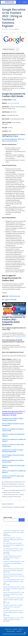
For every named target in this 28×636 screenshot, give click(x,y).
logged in (11, 507)
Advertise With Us (11, 631)
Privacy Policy (8, 629)
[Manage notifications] (25, 633)
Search (21, 520)
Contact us (18, 631)
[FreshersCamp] (8, 2)
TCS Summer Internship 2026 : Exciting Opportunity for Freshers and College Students (13, 532)
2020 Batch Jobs (17, 482)
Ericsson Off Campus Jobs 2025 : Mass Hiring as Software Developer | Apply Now (13, 581)
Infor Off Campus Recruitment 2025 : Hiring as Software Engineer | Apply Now (13, 612)
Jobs (11, 486)
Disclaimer (15, 629)
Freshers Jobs (5, 486)
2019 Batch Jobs (8, 482)
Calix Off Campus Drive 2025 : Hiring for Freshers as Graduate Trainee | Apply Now (13, 550)
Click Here (12, 296)
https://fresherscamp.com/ (18, 336)
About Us (21, 629)
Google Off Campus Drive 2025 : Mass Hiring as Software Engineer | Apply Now (13, 599)
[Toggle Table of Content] (16, 49)
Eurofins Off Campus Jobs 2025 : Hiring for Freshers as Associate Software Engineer (13, 563)
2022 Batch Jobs (12, 484)
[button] (19, 2)
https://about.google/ (13, 103)
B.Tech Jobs (20, 484)
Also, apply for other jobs (9, 299)
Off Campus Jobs (17, 486)
